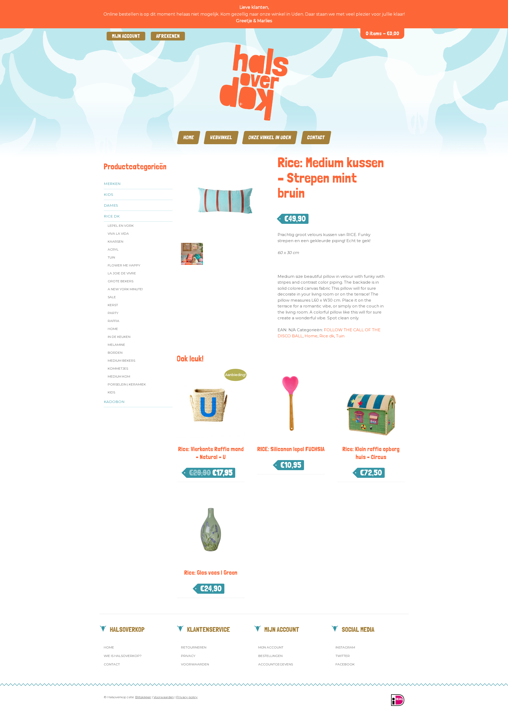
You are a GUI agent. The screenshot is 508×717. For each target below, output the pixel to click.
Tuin (111, 257)
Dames (111, 205)
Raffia (113, 321)
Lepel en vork (121, 226)
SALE (112, 297)
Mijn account (126, 36)
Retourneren (193, 647)
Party (113, 313)
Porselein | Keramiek (127, 384)
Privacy (188, 656)
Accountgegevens (275, 664)
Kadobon (114, 402)
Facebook (345, 664)
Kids (108, 194)
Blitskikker (143, 697)
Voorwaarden (195, 664)
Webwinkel (221, 137)
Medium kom (119, 376)
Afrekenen (168, 36)
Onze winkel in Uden (270, 137)
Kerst (113, 305)
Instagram (345, 647)
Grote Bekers (120, 281)
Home (188, 137)
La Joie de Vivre (122, 273)
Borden (115, 353)
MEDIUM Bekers (121, 360)
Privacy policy (187, 697)
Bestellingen (270, 656)
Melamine (116, 345)
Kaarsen (115, 241)
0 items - (382, 33)
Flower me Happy (124, 265)
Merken (112, 183)
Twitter (342, 656)
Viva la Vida (118, 233)
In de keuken (119, 337)
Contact (316, 137)
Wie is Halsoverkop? (123, 656)
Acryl (113, 249)
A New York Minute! (125, 289)
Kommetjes (118, 368)
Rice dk (112, 216)
